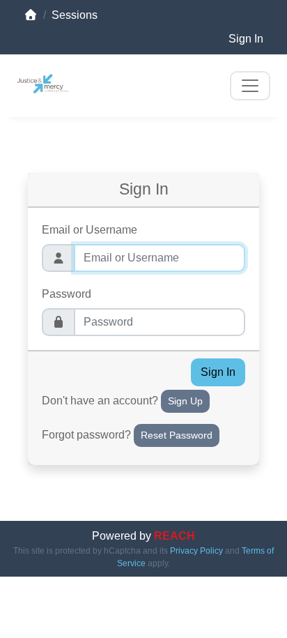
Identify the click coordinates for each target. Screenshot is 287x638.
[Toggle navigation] (250, 85)
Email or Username (89, 230)
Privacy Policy (196, 551)
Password (66, 294)
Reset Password (176, 435)
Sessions (75, 15)
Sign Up (185, 401)
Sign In (245, 39)
